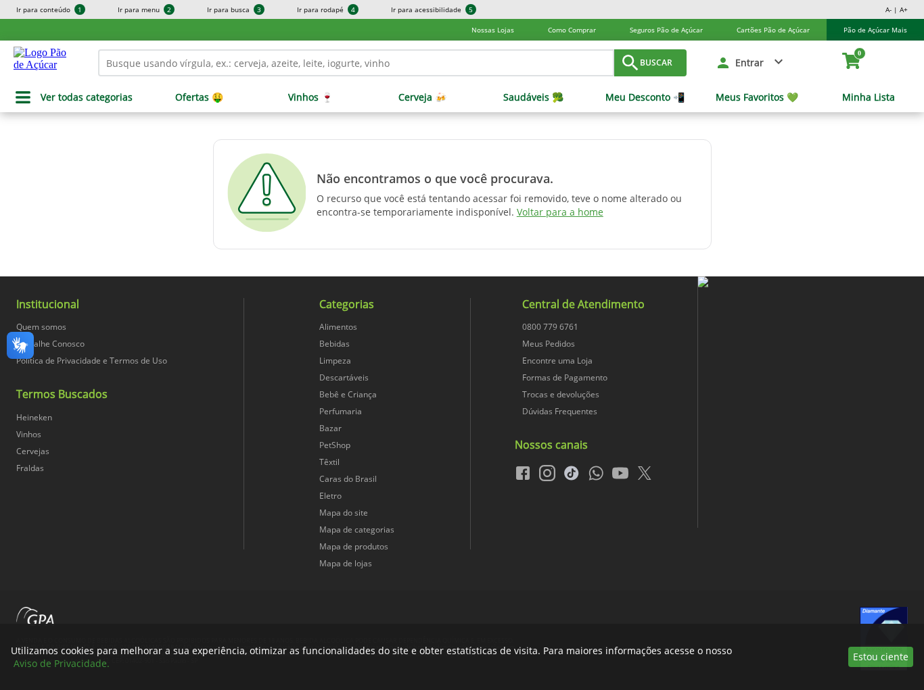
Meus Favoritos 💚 (757, 97)
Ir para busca (234, 9)
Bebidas (334, 343)
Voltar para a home (560, 211)
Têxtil (329, 462)
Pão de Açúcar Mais (875, 29)
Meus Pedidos (548, 343)
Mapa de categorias (356, 529)
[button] (750, 63)
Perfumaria (340, 411)
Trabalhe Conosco (50, 343)
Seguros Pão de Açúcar (666, 29)
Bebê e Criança (348, 394)
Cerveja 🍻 (422, 97)
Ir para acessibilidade (432, 9)
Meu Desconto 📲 (645, 97)
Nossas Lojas (492, 29)
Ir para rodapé (326, 9)
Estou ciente (880, 656)
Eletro (330, 495)
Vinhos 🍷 (310, 97)
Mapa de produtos (353, 546)
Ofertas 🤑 (199, 97)
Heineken (34, 417)
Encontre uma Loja (557, 360)
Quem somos (41, 326)
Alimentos (338, 326)
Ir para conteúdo (49, 9)
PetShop (334, 445)
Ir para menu (144, 9)
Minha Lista (868, 97)
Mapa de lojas (345, 563)
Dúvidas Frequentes (559, 411)
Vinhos (28, 434)
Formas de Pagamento (564, 377)
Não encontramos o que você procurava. (435, 178)
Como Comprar (572, 29)
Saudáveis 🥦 (533, 97)
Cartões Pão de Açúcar (773, 29)
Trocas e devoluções (560, 394)
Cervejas (32, 451)
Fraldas (30, 468)
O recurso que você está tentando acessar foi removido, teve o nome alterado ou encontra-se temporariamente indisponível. (499, 205)
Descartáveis (344, 377)
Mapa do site (343, 512)
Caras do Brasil (348, 479)
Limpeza (335, 360)
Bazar (330, 428)
